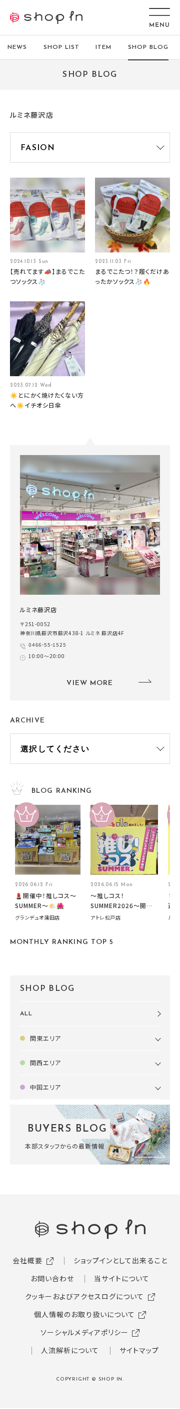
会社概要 (27, 1260)
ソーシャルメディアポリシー (84, 1332)
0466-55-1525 (47, 644)
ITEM (104, 47)
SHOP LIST (62, 47)
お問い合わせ (52, 1278)
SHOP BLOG (148, 47)
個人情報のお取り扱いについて (85, 1314)
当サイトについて (122, 1278)
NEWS (17, 47)
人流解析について (70, 1350)
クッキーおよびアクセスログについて (84, 1296)
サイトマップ (140, 1350)
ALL (26, 1014)
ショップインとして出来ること (121, 1260)
